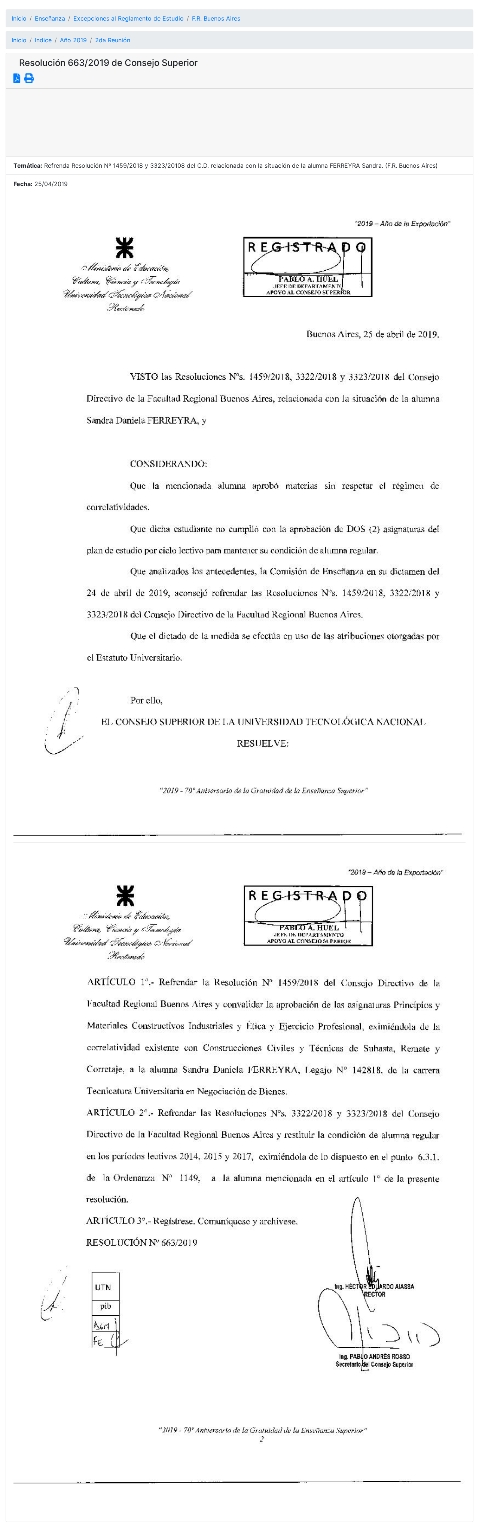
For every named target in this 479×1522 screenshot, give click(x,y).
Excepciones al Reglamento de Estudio (128, 18)
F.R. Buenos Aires (216, 18)
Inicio (19, 18)
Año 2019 (73, 40)
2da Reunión (112, 40)
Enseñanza (50, 18)
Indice (43, 40)
